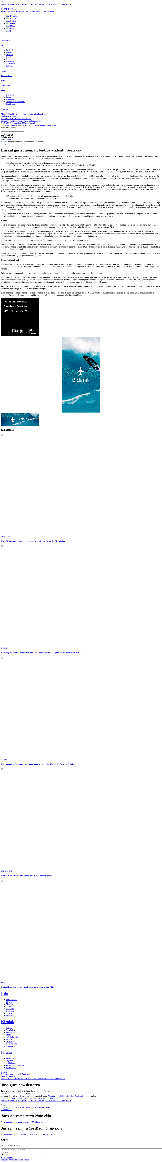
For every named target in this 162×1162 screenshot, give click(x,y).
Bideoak (4, 119)
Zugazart (9, 97)
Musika (39, 11)
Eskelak (12, 116)
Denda (17, 116)
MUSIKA (13, 4)
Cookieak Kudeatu (39, 125)
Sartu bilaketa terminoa (10, 128)
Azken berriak (5, 40)
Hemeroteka (26, 119)
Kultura (3, 80)
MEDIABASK (51, 4)
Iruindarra (10, 66)
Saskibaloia (10, 1030)
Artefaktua (4, 109)
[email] (5, 144)
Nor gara (4, 125)
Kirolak (3, 71)
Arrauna (9, 1046)
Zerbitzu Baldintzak (75, 1096)
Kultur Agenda (5, 85)
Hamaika (32, 123)
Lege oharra (27, 125)
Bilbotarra (10, 59)
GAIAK (4, 9)
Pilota (8, 1035)
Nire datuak (5, 1107)
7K (35, 4)
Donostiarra (10, 61)
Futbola (9, 1028)
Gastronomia (30, 11)
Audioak (18, 119)
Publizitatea (51, 125)
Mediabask (19, 123)
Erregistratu (24, 1160)
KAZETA (61, 4)
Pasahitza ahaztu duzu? (10, 1160)
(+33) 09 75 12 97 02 (49, 1134)
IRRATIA (5, 4)
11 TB (68, 4)
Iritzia (3, 90)
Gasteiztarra (11, 64)
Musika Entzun (29, 121)
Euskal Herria (11, 50)
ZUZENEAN (11, 1079)
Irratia (3, 121)
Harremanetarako (15, 125)
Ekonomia (10, 52)
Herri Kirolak (11, 1044)
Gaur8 (12, 123)
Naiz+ (8, 57)
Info (2, 45)
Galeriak (11, 119)
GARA (31, 4)
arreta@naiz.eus (22, 1122)
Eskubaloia (10, 1032)
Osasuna (45, 11)
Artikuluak (10, 99)
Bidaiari (38, 121)
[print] (2, 144)
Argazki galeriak (14, 1074)
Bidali (28, 1094)
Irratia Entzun (11, 121)
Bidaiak (52, 11)
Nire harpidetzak (17, 1107)
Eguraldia (5, 116)
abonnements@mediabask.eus (28, 1134)
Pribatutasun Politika (56, 1096)
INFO (10, 9)
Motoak (9, 1041)
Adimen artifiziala (6, 76)
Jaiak (22, 11)
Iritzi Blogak (11, 104)
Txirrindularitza (12, 1037)
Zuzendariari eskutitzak (15, 102)
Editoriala (10, 95)
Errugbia (9, 1039)
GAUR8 (40, 4)
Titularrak (28, 1107)
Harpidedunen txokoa (41, 1107)
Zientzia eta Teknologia (10, 11)
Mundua (9, 55)
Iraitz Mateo (6, 139)
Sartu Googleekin (8, 1157)
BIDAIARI (22, 4)
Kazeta (26, 123)
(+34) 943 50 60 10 (37, 1122)
